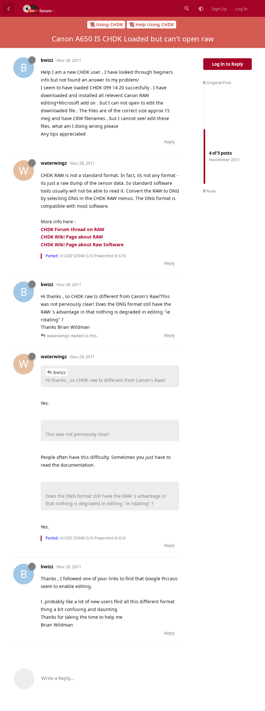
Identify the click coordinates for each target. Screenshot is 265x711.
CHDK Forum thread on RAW (72, 229)
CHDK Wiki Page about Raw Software (82, 244)
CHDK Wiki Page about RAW (72, 237)
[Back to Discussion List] (8, 8)
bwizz (59, 372)
